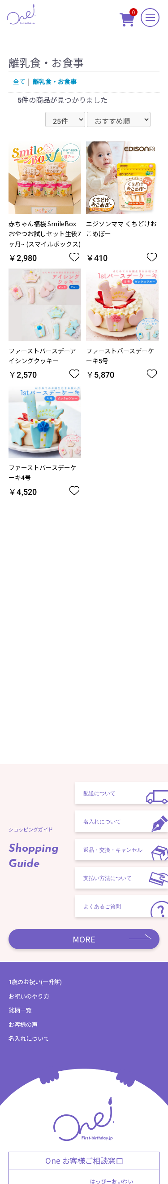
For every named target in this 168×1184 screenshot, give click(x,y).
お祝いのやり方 (29, 996)
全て (19, 81)
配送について (99, 793)
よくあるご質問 (102, 906)
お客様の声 (23, 1024)
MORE (84, 939)
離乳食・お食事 (55, 81)
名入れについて (102, 821)
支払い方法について (107, 877)
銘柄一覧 (20, 1010)
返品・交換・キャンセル (112, 849)
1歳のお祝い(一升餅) (35, 981)
